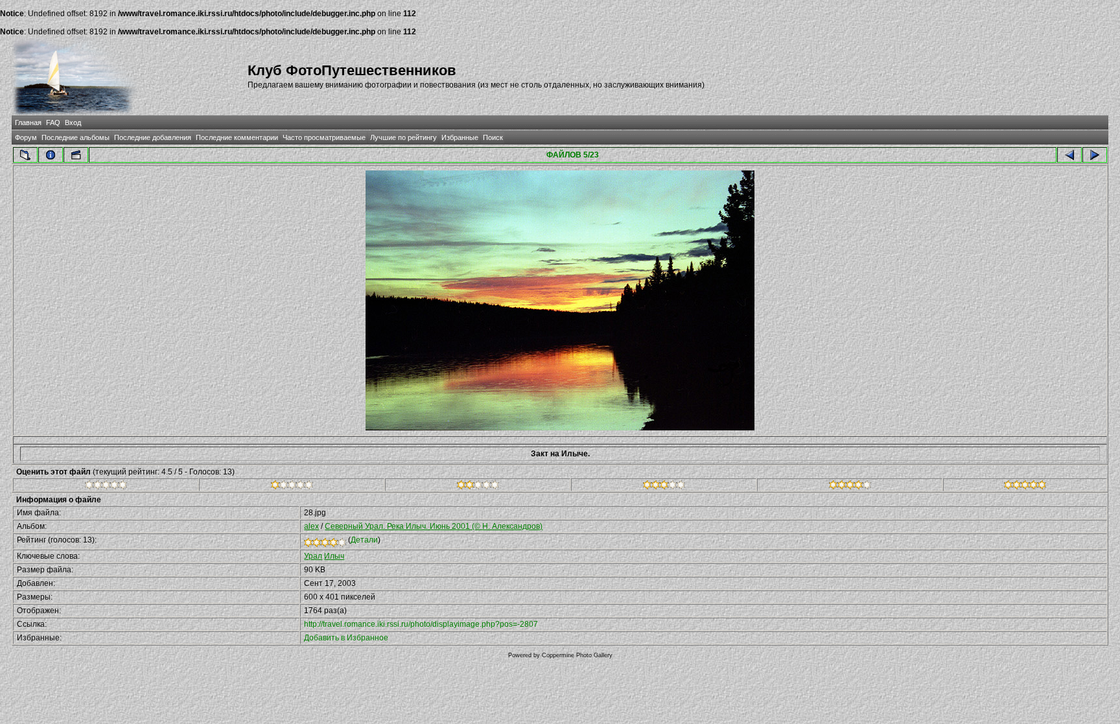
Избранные (459, 137)
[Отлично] (850, 486)
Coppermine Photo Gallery (577, 655)
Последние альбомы (75, 137)
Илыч (334, 556)
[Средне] (478, 486)
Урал (313, 556)
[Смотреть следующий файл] (1094, 155)
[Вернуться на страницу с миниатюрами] (25, 155)
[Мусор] (106, 486)
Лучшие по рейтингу (403, 137)
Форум (26, 137)
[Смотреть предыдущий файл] (1069, 155)
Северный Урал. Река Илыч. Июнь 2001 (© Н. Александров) (433, 526)
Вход (73, 122)
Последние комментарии (237, 137)
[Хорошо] (664, 486)
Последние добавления (152, 137)
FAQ (53, 122)
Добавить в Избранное (346, 637)
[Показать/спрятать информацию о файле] (50, 155)
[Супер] (1025, 486)
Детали (364, 539)
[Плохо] (292, 486)
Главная (28, 122)
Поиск (493, 137)
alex (311, 526)
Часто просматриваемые (324, 137)
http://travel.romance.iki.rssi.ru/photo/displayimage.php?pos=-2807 (421, 624)
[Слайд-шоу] (76, 155)
